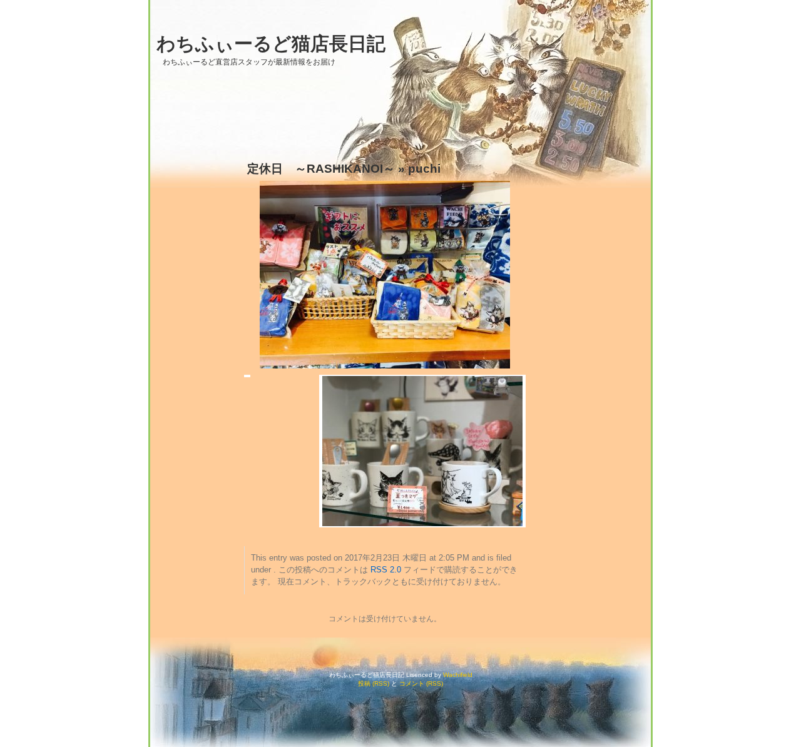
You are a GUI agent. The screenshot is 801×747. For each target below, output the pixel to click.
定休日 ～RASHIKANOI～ (321, 168)
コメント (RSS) (421, 683)
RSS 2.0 (385, 570)
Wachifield (457, 674)
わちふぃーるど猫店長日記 (270, 43)
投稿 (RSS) (373, 683)
